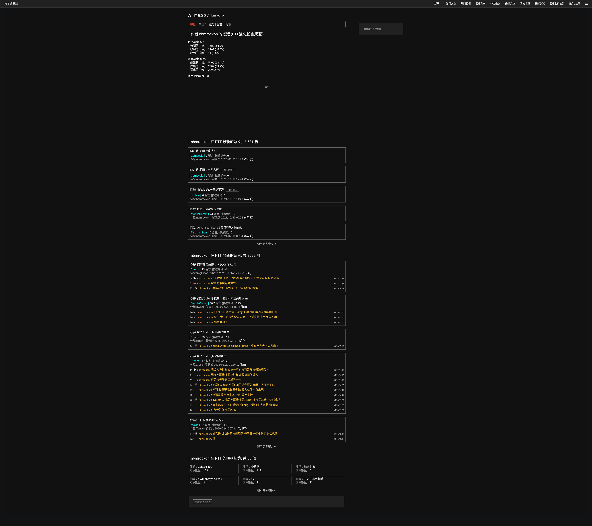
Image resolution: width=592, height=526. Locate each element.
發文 (211, 24)
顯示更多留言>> (266, 446)
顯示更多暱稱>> (266, 490)
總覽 (193, 24)
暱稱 (228, 24)
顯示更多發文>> (266, 243)
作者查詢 (200, 15)
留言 (219, 24)
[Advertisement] (267, 110)
